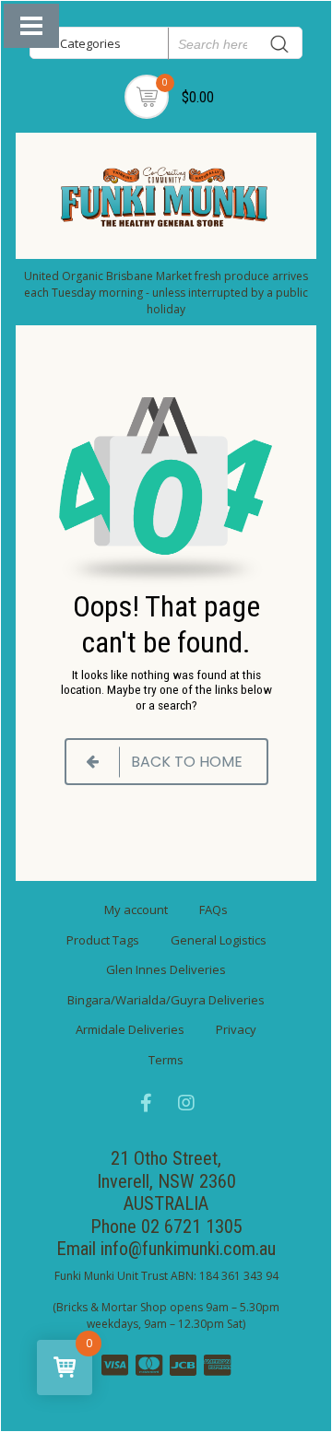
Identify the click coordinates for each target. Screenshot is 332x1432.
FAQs (213, 909)
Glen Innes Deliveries (166, 969)
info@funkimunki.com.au (188, 1249)
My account (136, 909)
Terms (166, 1059)
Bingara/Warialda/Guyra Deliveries (166, 1000)
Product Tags (102, 940)
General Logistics (219, 940)
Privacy (236, 1029)
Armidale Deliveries (130, 1029)
